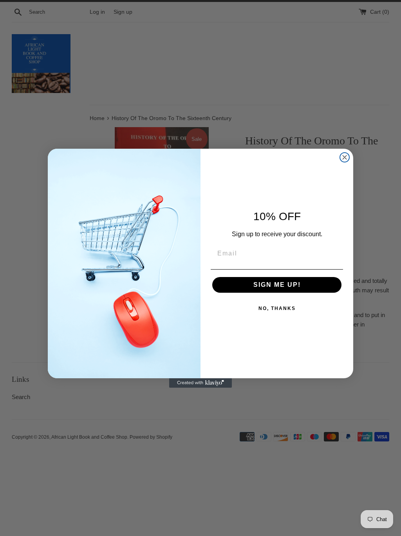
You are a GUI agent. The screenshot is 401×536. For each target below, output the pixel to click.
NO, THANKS (277, 308)
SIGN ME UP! (277, 284)
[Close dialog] (344, 157)
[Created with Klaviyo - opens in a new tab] (200, 383)
